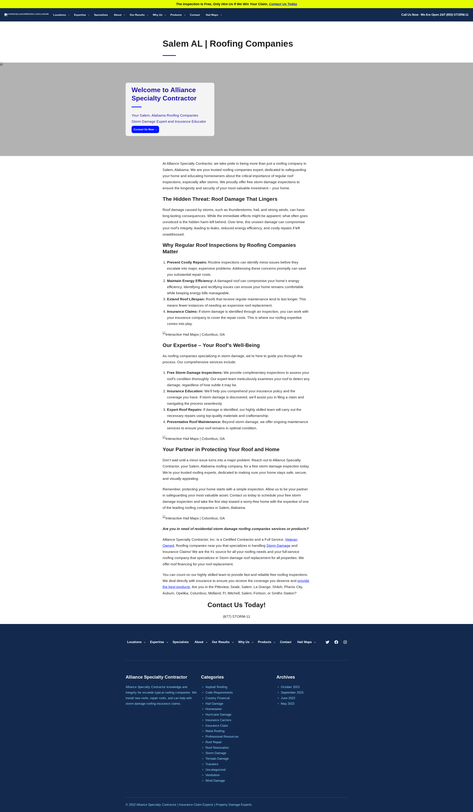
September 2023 (292, 692)
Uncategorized (215, 769)
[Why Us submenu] (165, 15)
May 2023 (287, 703)
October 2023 (290, 687)
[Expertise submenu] (88, 15)
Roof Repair (213, 742)
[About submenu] (124, 15)
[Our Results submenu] (147, 15)
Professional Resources (222, 736)
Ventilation (212, 775)
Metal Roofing (214, 731)
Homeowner (213, 709)
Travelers (211, 764)
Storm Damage (278, 546)
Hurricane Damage (218, 714)
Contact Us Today (283, 4)
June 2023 (288, 698)
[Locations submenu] (69, 15)
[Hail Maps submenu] (221, 15)
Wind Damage (215, 780)
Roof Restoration (217, 747)
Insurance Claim (216, 725)
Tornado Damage (217, 758)
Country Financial (217, 698)
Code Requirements (219, 692)
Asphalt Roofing (216, 687)
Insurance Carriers (218, 720)
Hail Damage (214, 703)
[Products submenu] (185, 15)
